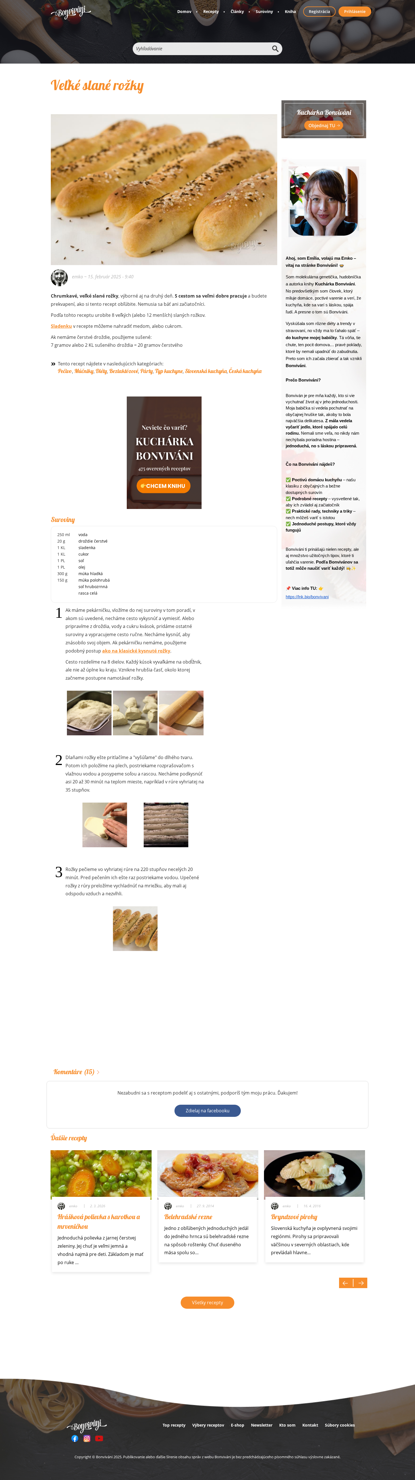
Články (237, 11)
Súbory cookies (340, 1425)
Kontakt (310, 1425)
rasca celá (87, 593)
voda (83, 534)
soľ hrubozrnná (93, 586)
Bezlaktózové (123, 370)
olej (81, 567)
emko (77, 277)
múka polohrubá (94, 580)
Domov (184, 11)
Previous (346, 1283)
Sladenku (61, 326)
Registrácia (319, 11)
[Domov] (71, 12)
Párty (146, 370)
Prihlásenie (355, 11)
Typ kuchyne (169, 370)
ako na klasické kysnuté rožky (136, 651)
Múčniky (83, 370)
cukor (83, 554)
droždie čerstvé (93, 541)
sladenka (86, 547)
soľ (81, 560)
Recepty (211, 11)
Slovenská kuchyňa (206, 370)
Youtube (99, 1438)
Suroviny (264, 11)
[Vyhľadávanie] (275, 48)
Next (360, 1283)
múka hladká (90, 573)
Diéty (101, 370)
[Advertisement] (164, 1018)
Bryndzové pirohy (294, 1216)
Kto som (287, 1425)
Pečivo (65, 370)
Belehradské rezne (188, 1216)
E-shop (237, 1425)
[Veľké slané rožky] (164, 181)
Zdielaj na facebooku (208, 1111)
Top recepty (174, 1425)
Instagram (87, 1438)
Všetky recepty (207, 1302)
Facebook (75, 1438)
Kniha (290, 11)
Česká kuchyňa (245, 370)
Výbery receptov (208, 1425)
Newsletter (261, 1425)
